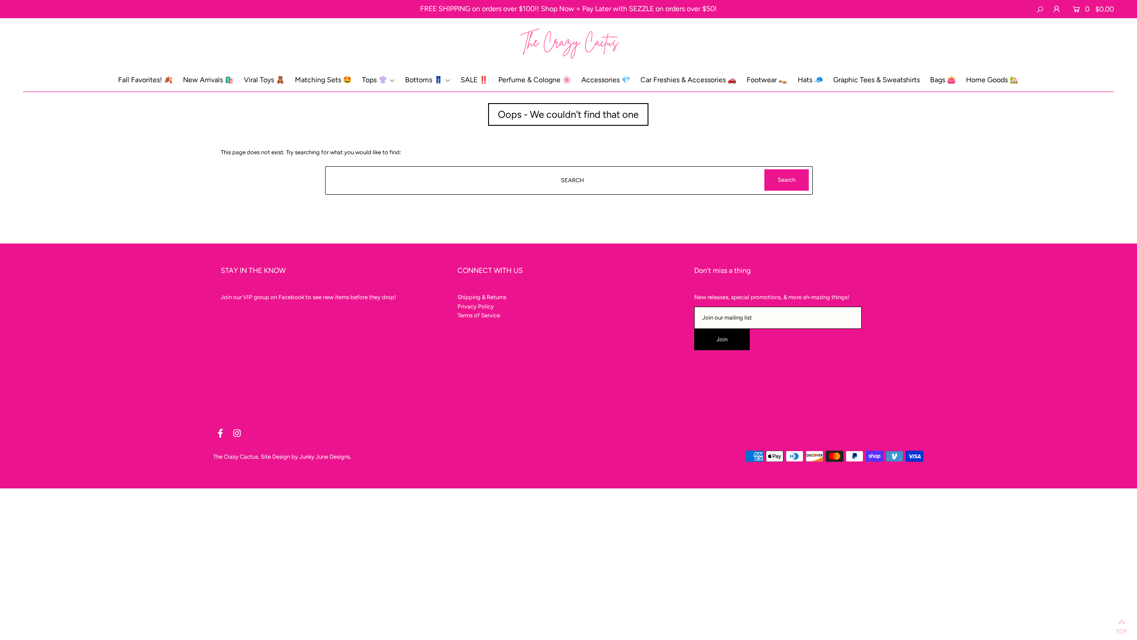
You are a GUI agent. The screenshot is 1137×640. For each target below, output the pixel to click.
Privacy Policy (475, 306)
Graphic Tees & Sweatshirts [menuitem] (876, 80)
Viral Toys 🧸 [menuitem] (264, 80)
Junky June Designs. (325, 456)
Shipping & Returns (481, 297)
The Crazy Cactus (235, 456)
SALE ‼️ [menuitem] (474, 80)
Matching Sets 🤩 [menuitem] (323, 80)
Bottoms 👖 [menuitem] (424, 80)
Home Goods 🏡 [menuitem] (992, 80)
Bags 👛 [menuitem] (943, 80)
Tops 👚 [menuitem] (374, 80)
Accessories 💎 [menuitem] (605, 80)
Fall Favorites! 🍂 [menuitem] (145, 80)
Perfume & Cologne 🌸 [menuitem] (534, 80)
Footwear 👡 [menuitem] (767, 80)
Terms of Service (478, 315)
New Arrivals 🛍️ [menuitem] (208, 80)
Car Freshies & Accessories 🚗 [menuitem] (688, 80)
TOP (1121, 629)
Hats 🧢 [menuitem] (810, 80)
